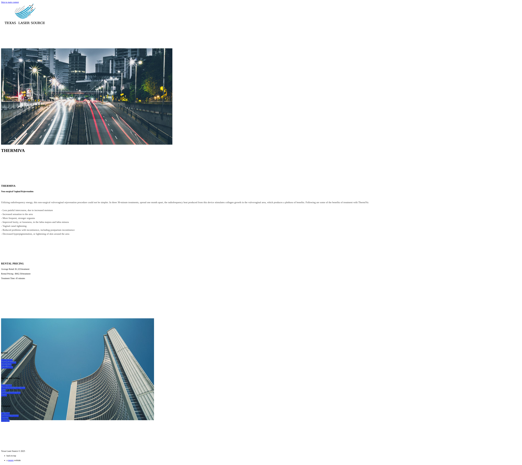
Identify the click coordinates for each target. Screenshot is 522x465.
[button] (7, 360)
